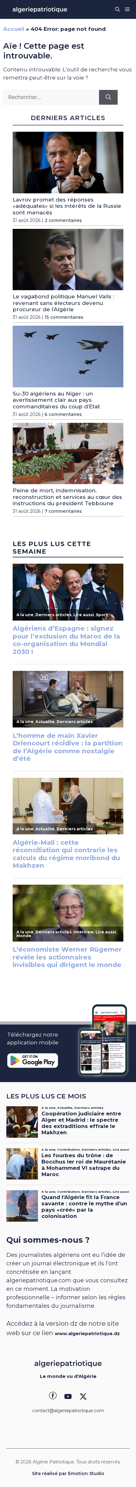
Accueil (13, 29)
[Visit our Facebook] (53, 1396)
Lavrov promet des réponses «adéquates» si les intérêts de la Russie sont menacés (67, 206)
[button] (117, 9)
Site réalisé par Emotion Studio (68, 1473)
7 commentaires (63, 511)
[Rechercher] (108, 97)
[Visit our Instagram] (68, 1396)
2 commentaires (63, 220)
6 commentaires (63, 414)
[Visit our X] (83, 1396)
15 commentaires (64, 317)
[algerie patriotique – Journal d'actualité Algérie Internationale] (40, 9)
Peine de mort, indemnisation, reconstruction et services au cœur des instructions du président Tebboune (67, 496)
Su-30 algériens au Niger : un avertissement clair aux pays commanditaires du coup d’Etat (56, 400)
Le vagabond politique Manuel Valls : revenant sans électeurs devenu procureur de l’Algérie (63, 302)
